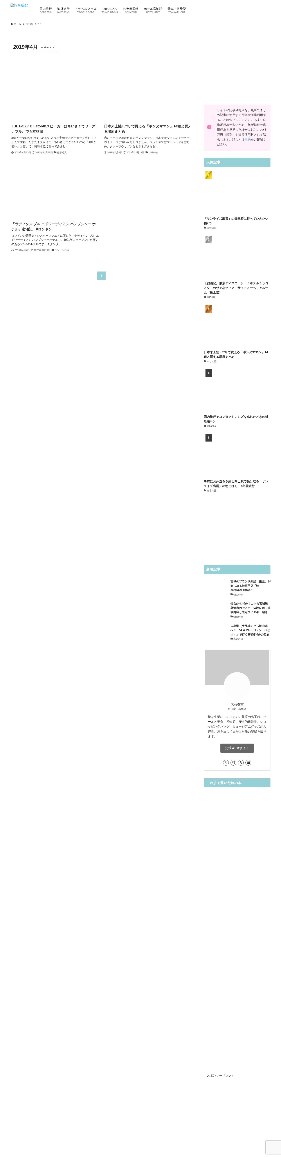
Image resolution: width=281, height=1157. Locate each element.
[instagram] (233, 763)
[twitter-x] (226, 763)
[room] (241, 763)
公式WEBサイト (237, 748)
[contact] (248, 763)
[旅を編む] (19, 10)
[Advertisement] (237, 69)
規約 (248, 139)
